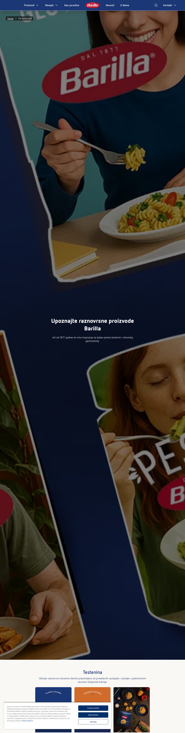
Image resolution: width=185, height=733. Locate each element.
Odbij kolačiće (93, 715)
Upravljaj (93, 722)
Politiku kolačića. (27, 721)
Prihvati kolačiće (93, 708)
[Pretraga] (156, 5)
